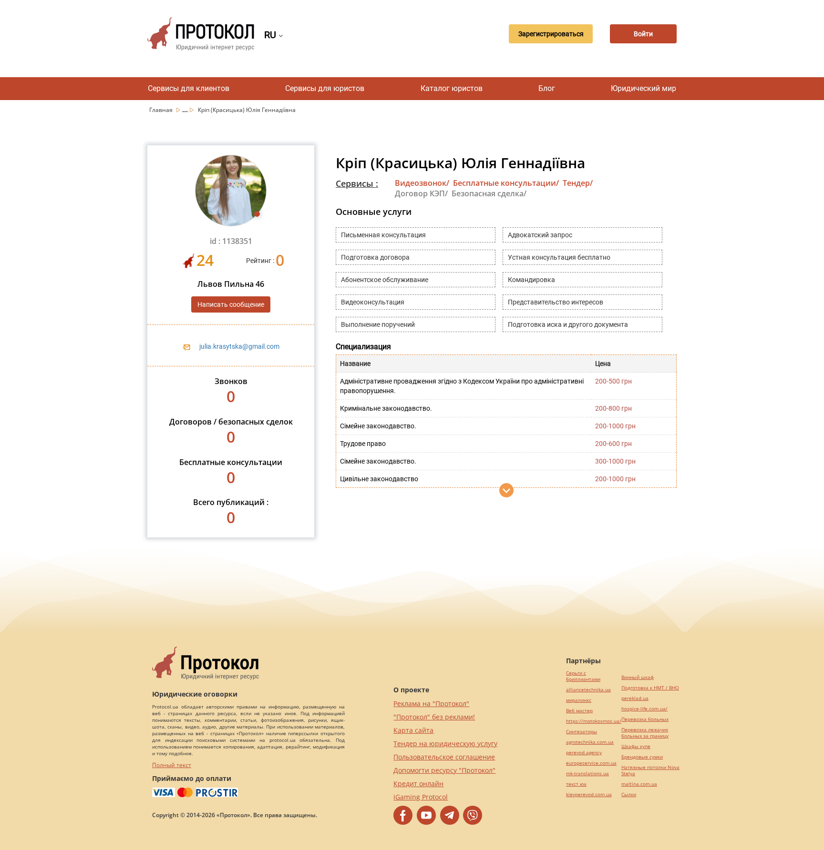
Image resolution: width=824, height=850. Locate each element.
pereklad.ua (635, 698)
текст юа (576, 784)
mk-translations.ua (587, 773)
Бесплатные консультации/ (506, 183)
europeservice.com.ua (591, 763)
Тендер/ (578, 183)
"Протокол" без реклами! (434, 716)
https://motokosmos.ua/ (593, 721)
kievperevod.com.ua (589, 794)
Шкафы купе (635, 746)
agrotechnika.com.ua (590, 742)
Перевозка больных (645, 719)
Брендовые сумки (642, 757)
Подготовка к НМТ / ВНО (650, 688)
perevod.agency (584, 752)
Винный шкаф (637, 677)
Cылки (628, 794)
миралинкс (578, 700)
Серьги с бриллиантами (583, 676)
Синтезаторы (581, 732)
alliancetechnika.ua (588, 690)
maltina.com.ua (639, 784)
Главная (161, 110)
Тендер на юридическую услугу (445, 743)
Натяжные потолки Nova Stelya (650, 770)
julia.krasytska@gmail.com (239, 346)
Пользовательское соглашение (444, 756)
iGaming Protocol (420, 796)
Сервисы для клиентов (188, 88)
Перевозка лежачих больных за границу (645, 733)
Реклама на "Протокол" (431, 703)
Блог (546, 88)
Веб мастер (579, 711)
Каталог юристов (452, 88)
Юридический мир (643, 88)
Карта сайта (413, 730)
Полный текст (171, 765)
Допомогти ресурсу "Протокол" (444, 770)
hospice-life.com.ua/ (644, 709)
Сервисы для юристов (324, 88)
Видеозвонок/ (422, 183)
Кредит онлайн (418, 783)
